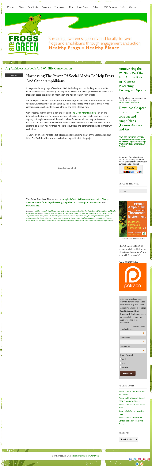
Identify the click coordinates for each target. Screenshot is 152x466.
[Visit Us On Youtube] (148, 461)
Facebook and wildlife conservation (56, 215)
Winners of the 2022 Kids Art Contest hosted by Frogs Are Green (131, 420)
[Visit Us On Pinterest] (144, 461)
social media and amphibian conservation (41, 220)
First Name (132, 337)
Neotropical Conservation (71, 218)
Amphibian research (55, 211)
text (123, 363)
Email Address (132, 329)
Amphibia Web (69, 199)
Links (123, 7)
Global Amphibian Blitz (78, 215)
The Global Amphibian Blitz (84, 113)
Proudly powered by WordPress (86, 456)
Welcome (11, 7)
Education (46, 7)
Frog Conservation (70, 211)
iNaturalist (44, 218)
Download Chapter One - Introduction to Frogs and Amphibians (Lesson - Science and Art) (132, 119)
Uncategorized (31, 213)
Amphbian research (40, 211)
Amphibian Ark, (70, 202)
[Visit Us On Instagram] (139, 461)
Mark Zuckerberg (55, 218)
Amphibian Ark (60, 213)
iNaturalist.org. (33, 206)
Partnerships (59, 7)
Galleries (96, 7)
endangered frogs (95, 213)
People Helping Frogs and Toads (103, 211)
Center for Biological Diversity (48, 202)
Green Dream (83, 7)
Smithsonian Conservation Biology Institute (96, 218)
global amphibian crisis (95, 215)
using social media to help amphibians (98, 220)
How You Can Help (84, 211)
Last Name (132, 346)
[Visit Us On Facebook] (130, 461)
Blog (71, 7)
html (124, 359)
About (21, 7)
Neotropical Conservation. (90, 202)
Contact (132, 7)
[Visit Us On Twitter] (135, 461)
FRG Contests (110, 7)
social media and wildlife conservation (70, 220)
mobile (125, 367)
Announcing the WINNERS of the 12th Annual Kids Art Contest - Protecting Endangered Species (133, 79)
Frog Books (33, 7)
